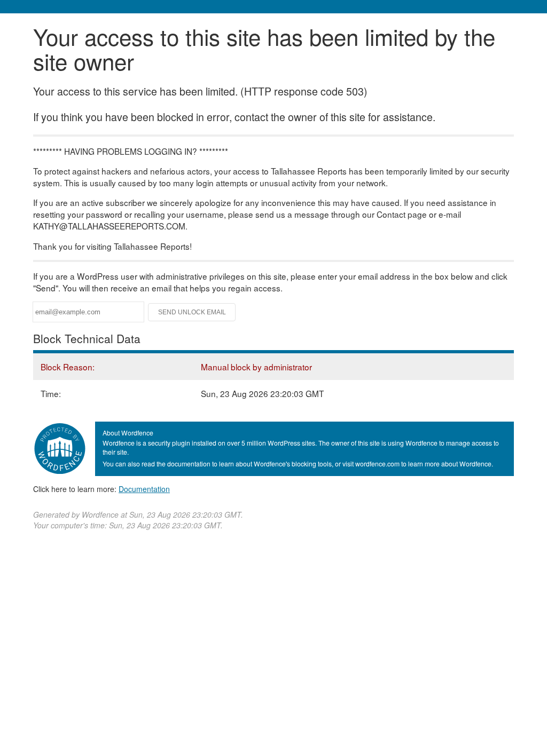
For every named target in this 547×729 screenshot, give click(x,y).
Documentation (144, 489)
